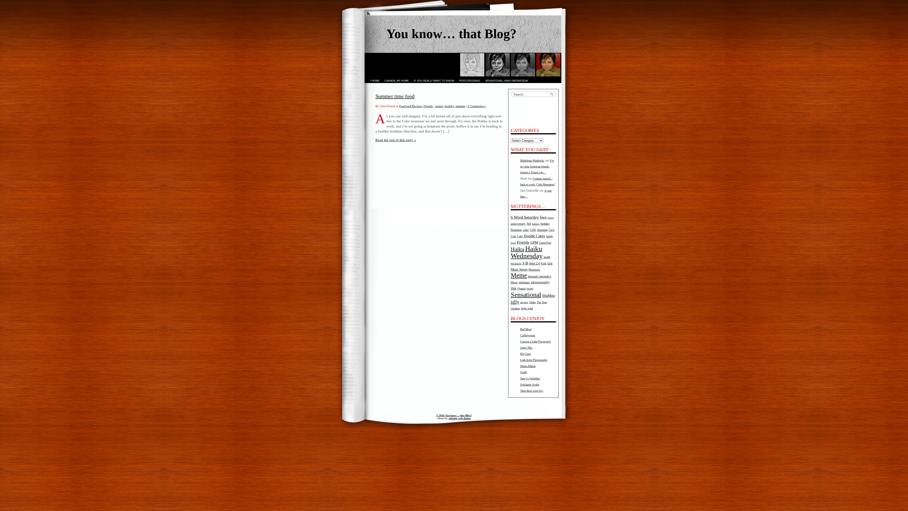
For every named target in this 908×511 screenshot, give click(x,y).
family (549, 236)
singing (524, 302)
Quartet (521, 288)
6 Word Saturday (525, 217)
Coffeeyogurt (527, 335)
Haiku (517, 249)
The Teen (542, 302)
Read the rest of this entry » (395, 140)
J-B (525, 263)
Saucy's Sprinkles (530, 378)
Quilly (523, 372)
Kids (543, 263)
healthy (449, 106)
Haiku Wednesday (527, 252)
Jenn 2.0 (534, 263)
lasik (550, 263)
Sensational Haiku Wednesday (506, 80)
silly (515, 301)
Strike (532, 302)
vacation (515, 308)
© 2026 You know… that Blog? (454, 415)
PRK (513, 288)
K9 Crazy (525, 354)
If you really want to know (434, 80)
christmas (542, 230)
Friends (428, 106)
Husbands (516, 263)
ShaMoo (548, 296)
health (547, 257)
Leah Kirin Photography (533, 360)
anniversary (518, 223)
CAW (533, 230)
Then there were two (531, 390)
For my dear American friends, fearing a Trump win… (537, 166)
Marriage (534, 269)
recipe (530, 288)
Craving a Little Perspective (535, 341)
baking (536, 224)
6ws (543, 217)
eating (439, 106)
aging (551, 217)
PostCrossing (469, 80)
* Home (375, 80)
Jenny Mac (526, 347)
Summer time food (395, 96)
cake (526, 230)
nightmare (524, 282)
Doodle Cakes (534, 236)
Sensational (526, 294)
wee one (527, 308)
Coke (520, 236)
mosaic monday (539, 276)
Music (514, 282)
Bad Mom (526, 329)
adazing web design (460, 418)
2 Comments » (476, 106)
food (513, 243)
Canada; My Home (396, 80)
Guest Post (545, 242)
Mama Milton (528, 366)
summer (460, 106)
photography (540, 282)
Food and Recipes (410, 106)
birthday (545, 223)
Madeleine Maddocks (532, 160)
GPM (534, 242)
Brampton (516, 230)
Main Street (519, 269)
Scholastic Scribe (529, 384)
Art (529, 223)
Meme (519, 275)
